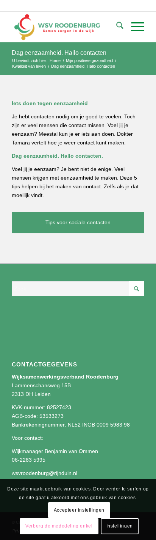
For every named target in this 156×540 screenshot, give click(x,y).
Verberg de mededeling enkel (58, 526)
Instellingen (119, 526)
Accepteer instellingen (79, 510)
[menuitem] (116, 27)
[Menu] (133, 27)
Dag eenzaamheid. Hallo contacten (59, 53)
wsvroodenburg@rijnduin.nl (44, 473)
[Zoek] (116, 27)
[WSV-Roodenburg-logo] (65, 27)
